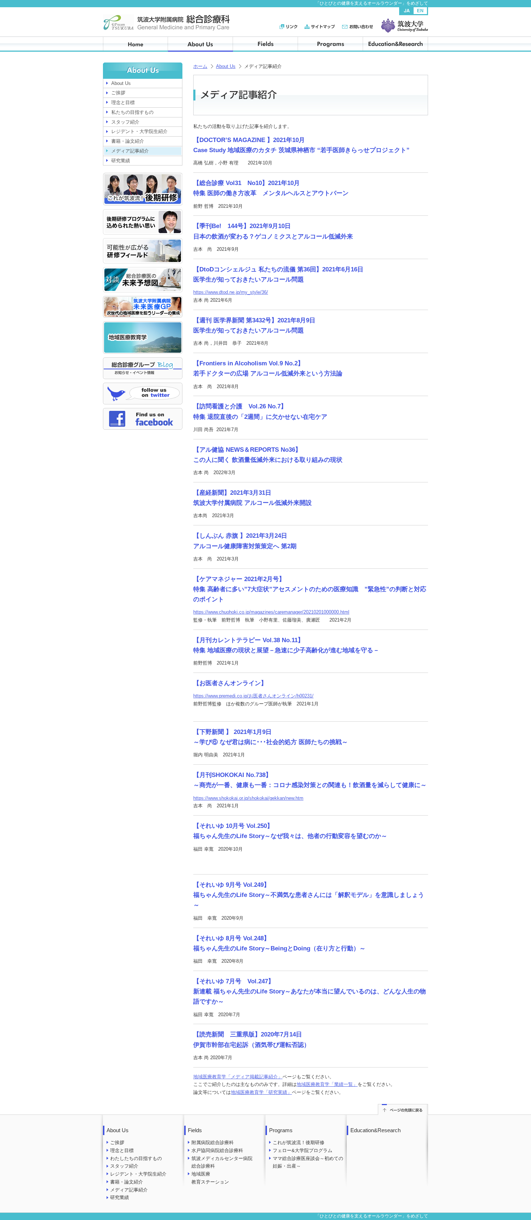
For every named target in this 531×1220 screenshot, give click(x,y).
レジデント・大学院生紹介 (139, 131)
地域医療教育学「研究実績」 (261, 1092)
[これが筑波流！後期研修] (142, 176)
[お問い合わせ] (357, 26)
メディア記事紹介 (130, 151)
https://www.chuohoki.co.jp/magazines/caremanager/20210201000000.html (271, 612)
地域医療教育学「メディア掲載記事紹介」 (237, 1076)
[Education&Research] (395, 44)
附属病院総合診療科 (212, 1142)
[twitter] (142, 386)
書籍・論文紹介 (127, 141)
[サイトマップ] (323, 26)
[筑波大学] (404, 22)
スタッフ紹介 (125, 122)
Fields (195, 1130)
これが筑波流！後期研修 (298, 1142)
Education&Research (375, 1130)
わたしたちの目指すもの (136, 1158)
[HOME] (135, 44)
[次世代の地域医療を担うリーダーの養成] (142, 299)
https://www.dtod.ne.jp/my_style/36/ (230, 292)
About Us (226, 66)
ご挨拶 (118, 92)
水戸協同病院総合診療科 (217, 1150)
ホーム (200, 66)
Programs (281, 1130)
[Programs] (330, 44)
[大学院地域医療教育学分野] (142, 325)
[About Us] (200, 44)
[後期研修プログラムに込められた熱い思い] (142, 213)
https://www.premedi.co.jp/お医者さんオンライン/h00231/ (253, 696)
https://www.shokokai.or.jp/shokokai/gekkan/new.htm (248, 798)
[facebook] (142, 411)
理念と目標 (123, 102)
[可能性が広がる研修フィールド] (142, 242)
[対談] (142, 271)
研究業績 (120, 160)
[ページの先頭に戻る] (403, 1108)
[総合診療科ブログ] (142, 361)
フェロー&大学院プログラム (302, 1150)
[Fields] (265, 44)
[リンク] (292, 26)
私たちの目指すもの (132, 112)
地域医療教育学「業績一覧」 (327, 1084)
